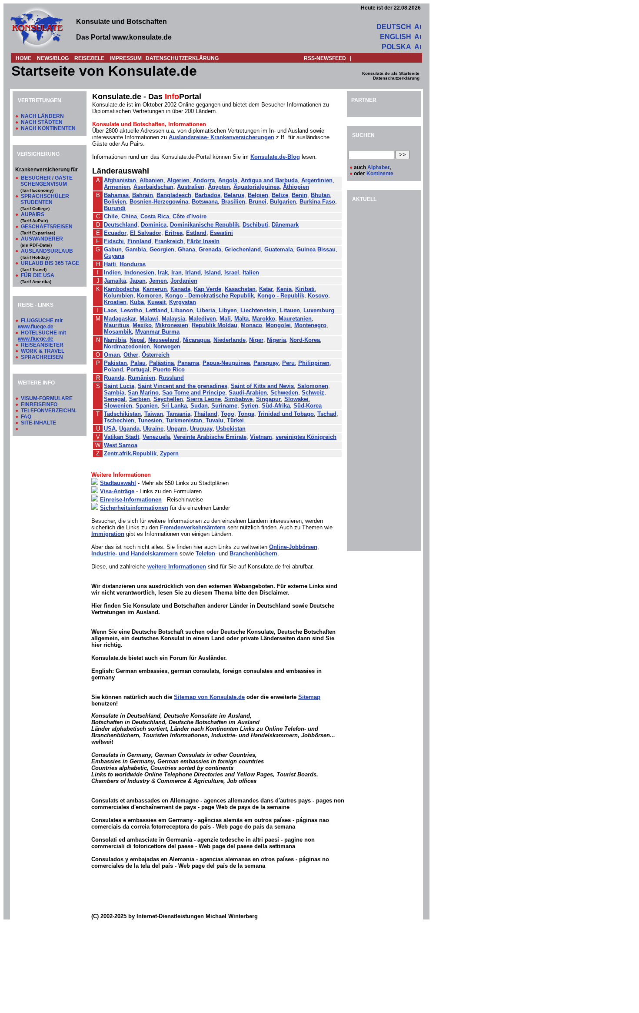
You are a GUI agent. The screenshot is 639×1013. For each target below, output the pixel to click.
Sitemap (309, 697)
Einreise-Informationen (131, 499)
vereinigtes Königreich (306, 437)
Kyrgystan (182, 302)
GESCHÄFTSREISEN (47, 227)
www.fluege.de (35, 327)
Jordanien (183, 280)
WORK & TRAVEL (42, 351)
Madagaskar (120, 318)
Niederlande (229, 340)
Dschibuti (255, 224)
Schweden (284, 392)
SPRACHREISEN (42, 357)
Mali (225, 318)
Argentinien (317, 180)
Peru (288, 363)
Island (212, 272)
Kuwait (156, 302)
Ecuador (115, 233)
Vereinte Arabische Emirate (209, 437)
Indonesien (139, 272)
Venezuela (156, 437)
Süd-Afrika (276, 405)
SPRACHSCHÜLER (45, 196)
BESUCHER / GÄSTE (47, 178)
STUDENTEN (36, 202)
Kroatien (115, 302)
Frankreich (169, 241)
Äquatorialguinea (256, 187)
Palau (138, 363)
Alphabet (378, 167)
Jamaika (115, 280)
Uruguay (201, 428)
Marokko (263, 318)
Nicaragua (196, 340)
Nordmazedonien (127, 346)
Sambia (114, 392)
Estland (196, 233)
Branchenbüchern (253, 553)
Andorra (204, 180)
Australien (190, 187)
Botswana (205, 201)
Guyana (114, 256)
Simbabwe (238, 399)
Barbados (207, 195)
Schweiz (313, 392)
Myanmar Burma (157, 331)
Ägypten (219, 187)
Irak (163, 272)
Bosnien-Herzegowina (159, 201)
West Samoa (120, 445)
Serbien (139, 399)
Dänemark (285, 224)
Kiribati (305, 289)
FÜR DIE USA (37, 275)
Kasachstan (240, 289)
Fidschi (114, 241)
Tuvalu (214, 420)
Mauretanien (295, 318)
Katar (266, 289)
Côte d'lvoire (189, 216)
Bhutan (320, 195)
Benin (299, 195)
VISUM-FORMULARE (47, 398)
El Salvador (145, 233)
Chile (111, 216)
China (129, 216)
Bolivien (115, 201)
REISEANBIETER (42, 345)
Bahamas (116, 195)
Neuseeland (164, 340)
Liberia (205, 310)
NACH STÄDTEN (42, 122)
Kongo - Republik (280, 295)
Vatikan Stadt (121, 437)
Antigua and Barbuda (269, 180)
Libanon (182, 310)
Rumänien (141, 377)
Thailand (205, 414)
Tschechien (119, 420)
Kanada (180, 289)
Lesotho (131, 310)
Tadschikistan (122, 414)
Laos (110, 310)
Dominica (153, 224)
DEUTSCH (393, 26)
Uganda (129, 428)
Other (130, 354)
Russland (171, 377)
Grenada (210, 249)
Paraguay (266, 363)
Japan (138, 280)
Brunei (257, 201)
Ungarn (176, 428)
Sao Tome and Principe (193, 392)
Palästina (161, 363)
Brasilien (233, 201)
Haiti (110, 264)
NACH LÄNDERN (42, 116)
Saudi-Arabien (248, 392)
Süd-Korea (307, 405)
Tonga (246, 414)
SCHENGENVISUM (43, 184)
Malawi (149, 318)
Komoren (149, 295)
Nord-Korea (305, 340)
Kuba (137, 302)
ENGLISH (395, 36)
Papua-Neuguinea (226, 363)
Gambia (135, 249)
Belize (280, 195)
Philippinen (313, 363)
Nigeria (276, 340)
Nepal (137, 340)
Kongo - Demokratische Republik (209, 295)
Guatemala (278, 249)
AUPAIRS (32, 214)
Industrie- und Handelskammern (134, 553)
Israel (231, 272)
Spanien (147, 405)
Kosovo (318, 295)
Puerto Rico (169, 369)
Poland (113, 369)
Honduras (133, 264)
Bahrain (142, 195)
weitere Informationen (176, 566)
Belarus (234, 195)
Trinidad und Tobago (286, 414)
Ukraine (153, 428)
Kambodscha (121, 289)
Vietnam (261, 437)
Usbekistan (231, 428)
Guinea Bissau (316, 249)
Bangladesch (173, 195)
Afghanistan (120, 180)
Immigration (107, 534)
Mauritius (116, 325)
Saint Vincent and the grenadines (182, 386)
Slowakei (296, 399)
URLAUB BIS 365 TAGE (50, 263)
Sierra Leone (203, 399)
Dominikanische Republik (204, 224)
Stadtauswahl (118, 483)
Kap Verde (207, 289)
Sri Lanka (174, 405)
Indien (112, 272)
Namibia (115, 340)
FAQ (26, 417)
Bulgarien (283, 201)
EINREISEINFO (39, 404)
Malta (241, 318)
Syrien (249, 405)
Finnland (139, 241)
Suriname (224, 405)
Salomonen (312, 386)
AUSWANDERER (42, 239)
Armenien (117, 187)
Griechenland (243, 249)
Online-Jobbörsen (293, 547)
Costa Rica (154, 216)
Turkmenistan (184, 420)
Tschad (326, 414)
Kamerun (155, 289)
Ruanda (114, 377)
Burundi (115, 208)
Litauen (290, 310)
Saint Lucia (119, 386)
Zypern (169, 453)
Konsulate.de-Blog (275, 157)
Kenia (284, 289)
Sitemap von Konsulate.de (209, 697)
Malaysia (173, 318)
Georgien (162, 249)
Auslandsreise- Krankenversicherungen (221, 137)
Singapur (268, 399)
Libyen (228, 310)
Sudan (199, 405)
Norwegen (166, 346)
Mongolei (278, 325)
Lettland (156, 310)
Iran (176, 272)
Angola (227, 180)
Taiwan (153, 414)
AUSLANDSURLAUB (47, 251)
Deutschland (120, 224)
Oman (112, 354)
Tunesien (150, 420)
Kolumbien (118, 295)
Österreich (156, 354)
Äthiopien (296, 187)
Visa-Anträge (117, 491)
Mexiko (142, 325)
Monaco (251, 325)
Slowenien (118, 405)
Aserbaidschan (153, 187)
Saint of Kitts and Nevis (262, 386)
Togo (227, 414)
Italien (251, 272)
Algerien (178, 180)
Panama (188, 363)
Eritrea (174, 233)
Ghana (186, 249)
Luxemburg (318, 310)
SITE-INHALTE (38, 423)
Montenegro (310, 325)
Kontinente (379, 174)
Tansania (178, 414)
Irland (193, 272)
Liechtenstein (258, 310)
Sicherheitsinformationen (134, 508)
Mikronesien (171, 325)
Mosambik (118, 331)
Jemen (158, 280)
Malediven (202, 318)
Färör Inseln (203, 241)
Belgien (258, 195)
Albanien (151, 180)
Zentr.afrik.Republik (130, 453)
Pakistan (115, 363)
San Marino (143, 392)
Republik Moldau (214, 325)
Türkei (235, 420)
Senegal (115, 399)
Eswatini (221, 233)
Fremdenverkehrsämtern (193, 527)
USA (110, 428)
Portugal (138, 369)
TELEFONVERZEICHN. (49, 411)
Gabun (113, 249)
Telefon (205, 553)
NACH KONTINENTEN (48, 128)
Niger (256, 340)
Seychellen (168, 399)
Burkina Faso (317, 201)
